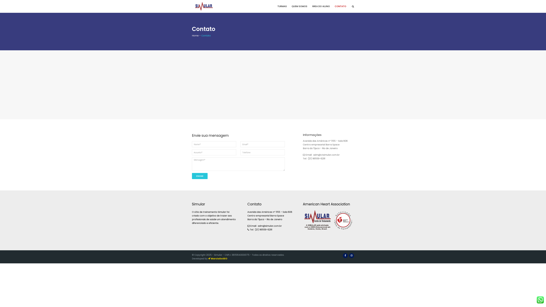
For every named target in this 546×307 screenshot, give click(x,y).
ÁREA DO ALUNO (321, 6)
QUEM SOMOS (299, 6)
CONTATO (340, 6)
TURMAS (282, 6)
